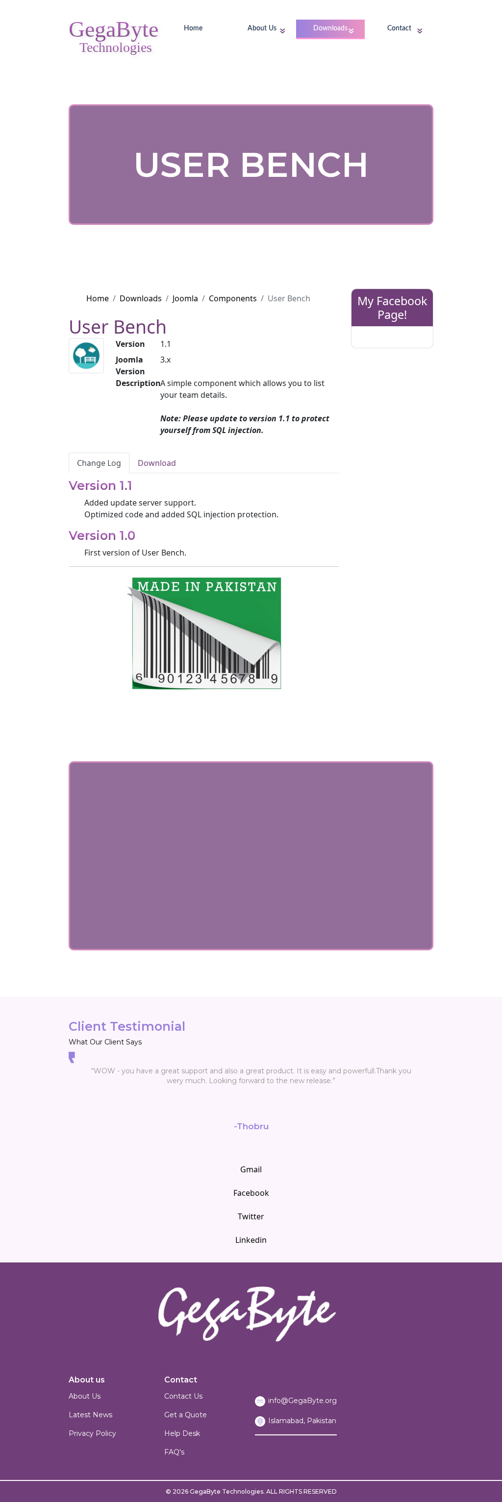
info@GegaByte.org (302, 1400)
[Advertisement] (392, 505)
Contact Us (183, 1396)
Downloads (330, 28)
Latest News (90, 1414)
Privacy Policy (92, 1433)
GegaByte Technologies (226, 1491)
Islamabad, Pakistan (302, 1420)
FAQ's (174, 1452)
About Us (262, 28)
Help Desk (182, 1433)
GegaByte (113, 31)
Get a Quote (185, 1414)
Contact (399, 28)
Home (193, 28)
